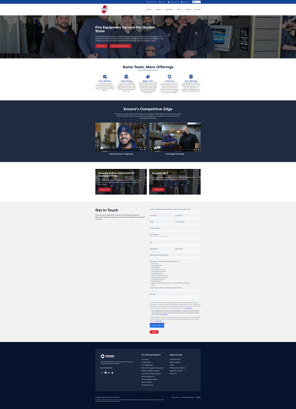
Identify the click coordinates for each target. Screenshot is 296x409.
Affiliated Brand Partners (178, 368)
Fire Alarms (145, 359)
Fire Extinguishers (147, 365)
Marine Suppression (148, 376)
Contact (188, 9)
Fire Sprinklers (146, 362)
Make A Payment (175, 362)
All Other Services (147, 385)
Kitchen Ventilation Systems (151, 371)
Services (158, 9)
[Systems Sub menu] (152, 9)
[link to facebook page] (102, 373)
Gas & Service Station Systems (151, 373)
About (179, 9)
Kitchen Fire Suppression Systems (152, 368)
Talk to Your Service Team (120, 46)
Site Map (198, 397)
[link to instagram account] (105, 372)
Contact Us (173, 373)
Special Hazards (147, 382)
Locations (197, 9)
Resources (169, 9)
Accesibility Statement (187, 397)
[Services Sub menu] (162, 9)
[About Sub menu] (182, 9)
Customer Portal (175, 359)
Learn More (101, 46)
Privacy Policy (175, 397)
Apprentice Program (176, 371)
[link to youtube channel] (112, 372)
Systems (148, 9)
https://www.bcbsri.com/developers (111, 401)
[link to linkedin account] (109, 372)
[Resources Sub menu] (174, 9)
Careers (172, 365)
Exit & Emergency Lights (149, 379)
